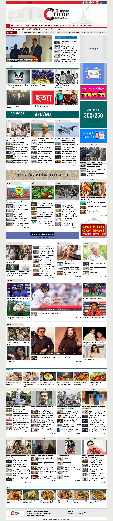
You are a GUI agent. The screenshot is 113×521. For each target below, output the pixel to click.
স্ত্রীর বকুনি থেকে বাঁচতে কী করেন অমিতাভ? (94, 343)
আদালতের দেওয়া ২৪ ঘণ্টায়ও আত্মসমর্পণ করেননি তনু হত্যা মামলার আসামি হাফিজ (44, 253)
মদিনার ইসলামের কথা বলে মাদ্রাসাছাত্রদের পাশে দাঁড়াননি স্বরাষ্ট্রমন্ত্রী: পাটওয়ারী (42, 158)
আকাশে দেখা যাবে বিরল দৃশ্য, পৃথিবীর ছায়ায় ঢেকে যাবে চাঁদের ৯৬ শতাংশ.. (93, 426)
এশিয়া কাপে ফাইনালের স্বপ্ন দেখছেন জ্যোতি (94, 317)
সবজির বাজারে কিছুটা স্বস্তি (44, 208)
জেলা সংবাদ (20, 26)
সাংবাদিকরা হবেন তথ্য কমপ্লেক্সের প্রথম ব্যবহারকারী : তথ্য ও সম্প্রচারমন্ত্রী (43, 417)
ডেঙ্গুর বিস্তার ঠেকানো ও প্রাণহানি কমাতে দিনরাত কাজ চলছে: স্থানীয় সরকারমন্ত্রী (65, 61)
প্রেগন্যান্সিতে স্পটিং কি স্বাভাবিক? (21, 478)
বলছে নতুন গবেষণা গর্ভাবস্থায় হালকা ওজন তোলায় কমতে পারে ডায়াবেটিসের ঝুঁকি (69, 270)
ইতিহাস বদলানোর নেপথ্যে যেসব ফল (96, 207)
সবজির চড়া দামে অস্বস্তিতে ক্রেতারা (40, 201)
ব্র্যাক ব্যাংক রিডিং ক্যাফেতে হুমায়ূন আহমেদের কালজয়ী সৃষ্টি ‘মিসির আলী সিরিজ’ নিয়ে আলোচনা (69, 469)
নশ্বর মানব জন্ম (67, 463)
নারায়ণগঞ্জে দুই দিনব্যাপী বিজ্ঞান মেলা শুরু (18, 32)
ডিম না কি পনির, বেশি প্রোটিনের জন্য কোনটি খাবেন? (47, 384)
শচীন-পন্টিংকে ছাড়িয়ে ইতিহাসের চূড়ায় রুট (56, 310)
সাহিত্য (52, 29)
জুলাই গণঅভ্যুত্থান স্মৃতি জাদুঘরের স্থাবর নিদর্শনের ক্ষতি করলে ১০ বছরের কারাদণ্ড (44, 248)
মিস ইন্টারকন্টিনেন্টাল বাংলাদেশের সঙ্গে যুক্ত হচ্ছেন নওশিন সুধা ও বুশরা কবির (57, 357)
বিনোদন (41, 26)
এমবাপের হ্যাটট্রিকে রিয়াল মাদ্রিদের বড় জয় (48, 313)
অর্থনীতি (65, 26)
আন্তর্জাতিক (28, 26)
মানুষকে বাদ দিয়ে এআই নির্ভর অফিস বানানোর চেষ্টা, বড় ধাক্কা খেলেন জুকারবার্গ (93, 422)
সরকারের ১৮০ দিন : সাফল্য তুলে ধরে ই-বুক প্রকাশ (25, 273)
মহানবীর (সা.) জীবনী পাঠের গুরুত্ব (47, 458)
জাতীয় (13, 26)
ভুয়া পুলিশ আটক (59, 106)
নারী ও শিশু (83, 26)
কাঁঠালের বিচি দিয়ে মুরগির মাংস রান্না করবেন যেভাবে (46, 502)
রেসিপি (89, 26)
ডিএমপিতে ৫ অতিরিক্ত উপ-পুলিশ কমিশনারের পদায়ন (15, 202)
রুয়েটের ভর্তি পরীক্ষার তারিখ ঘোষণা (15, 407)
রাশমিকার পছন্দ (11, 361)
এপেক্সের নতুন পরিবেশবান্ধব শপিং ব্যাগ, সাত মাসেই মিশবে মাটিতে (42, 205)
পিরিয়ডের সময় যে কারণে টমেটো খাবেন (96, 384)
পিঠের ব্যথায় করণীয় (69, 263)
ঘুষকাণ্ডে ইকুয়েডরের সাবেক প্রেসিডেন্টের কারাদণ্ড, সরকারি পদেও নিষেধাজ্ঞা (66, 163)
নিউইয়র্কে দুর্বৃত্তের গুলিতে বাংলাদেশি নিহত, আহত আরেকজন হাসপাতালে (69, 417)
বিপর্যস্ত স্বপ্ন (66, 458)
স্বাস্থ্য (62, 29)
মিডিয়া (23, 29)
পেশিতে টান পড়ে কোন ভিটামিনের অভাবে (67, 261)
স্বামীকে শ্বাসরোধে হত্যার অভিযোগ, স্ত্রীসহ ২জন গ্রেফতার (44, 32)
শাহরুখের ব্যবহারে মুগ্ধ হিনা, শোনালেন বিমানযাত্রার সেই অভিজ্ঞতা (56, 354)
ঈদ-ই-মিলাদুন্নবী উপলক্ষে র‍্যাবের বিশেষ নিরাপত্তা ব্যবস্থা (12, 273)
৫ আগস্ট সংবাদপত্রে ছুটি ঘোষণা (46, 429)
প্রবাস (8, 29)
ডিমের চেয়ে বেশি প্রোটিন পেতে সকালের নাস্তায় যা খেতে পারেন (31, 384)
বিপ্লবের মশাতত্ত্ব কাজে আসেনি (97, 263)
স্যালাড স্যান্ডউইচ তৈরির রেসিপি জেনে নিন (29, 502)
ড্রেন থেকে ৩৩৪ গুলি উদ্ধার (38, 85)
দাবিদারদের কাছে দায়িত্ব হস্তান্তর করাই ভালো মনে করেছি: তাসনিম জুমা (44, 275)
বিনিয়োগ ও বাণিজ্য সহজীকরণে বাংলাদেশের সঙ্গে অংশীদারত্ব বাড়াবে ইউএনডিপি (17, 149)
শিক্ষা (40, 29)
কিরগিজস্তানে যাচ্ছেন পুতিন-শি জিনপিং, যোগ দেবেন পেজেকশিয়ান (66, 154)
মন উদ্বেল (65, 472)
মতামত (18, 29)
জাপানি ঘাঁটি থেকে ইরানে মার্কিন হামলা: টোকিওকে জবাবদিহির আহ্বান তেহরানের (79, 32)
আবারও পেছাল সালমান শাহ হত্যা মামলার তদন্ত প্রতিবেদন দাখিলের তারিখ (93, 457)
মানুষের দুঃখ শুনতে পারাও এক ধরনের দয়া (42, 456)
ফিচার (12, 29)
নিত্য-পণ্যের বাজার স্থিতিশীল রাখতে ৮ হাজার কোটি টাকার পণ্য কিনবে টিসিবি (41, 223)
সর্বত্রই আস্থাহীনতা (94, 272)
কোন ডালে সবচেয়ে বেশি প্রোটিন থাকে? (79, 384)
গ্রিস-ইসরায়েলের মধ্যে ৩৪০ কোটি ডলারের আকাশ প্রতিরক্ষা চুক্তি (66, 145)
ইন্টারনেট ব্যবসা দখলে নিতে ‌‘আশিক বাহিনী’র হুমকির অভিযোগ (65, 225)
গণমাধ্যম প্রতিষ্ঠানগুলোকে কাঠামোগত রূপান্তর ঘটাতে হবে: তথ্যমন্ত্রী (42, 413)
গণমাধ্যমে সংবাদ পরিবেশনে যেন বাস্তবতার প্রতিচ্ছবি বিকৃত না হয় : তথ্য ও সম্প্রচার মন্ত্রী (43, 422)
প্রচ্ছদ (8, 26)
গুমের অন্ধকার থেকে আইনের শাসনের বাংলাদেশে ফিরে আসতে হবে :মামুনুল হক (41, 154)
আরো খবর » (27, 165)
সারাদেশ (46, 29)
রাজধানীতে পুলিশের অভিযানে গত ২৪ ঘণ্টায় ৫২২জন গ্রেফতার (64, 86)
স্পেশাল (57, 29)
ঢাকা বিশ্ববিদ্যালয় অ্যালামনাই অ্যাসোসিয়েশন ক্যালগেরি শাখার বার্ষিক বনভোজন (68, 408)
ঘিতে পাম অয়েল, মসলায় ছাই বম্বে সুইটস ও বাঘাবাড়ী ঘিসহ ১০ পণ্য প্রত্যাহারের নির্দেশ (42, 214)
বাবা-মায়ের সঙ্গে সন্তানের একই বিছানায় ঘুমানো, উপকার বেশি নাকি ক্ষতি (18, 471)
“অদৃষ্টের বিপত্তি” (67, 476)
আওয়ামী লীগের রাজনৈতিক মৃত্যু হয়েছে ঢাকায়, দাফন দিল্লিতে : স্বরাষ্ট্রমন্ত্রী (16, 154)
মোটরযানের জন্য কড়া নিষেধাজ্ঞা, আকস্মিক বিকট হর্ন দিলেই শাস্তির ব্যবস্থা (43, 262)
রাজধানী (29, 29)
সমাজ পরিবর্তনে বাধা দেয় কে (90, 261)
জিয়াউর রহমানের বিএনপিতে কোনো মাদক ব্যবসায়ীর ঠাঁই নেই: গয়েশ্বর (42, 139)
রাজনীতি (35, 29)
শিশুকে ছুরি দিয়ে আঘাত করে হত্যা (39, 106)
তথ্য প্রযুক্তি (72, 26)
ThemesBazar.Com (64, 519)
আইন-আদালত (48, 26)
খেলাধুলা (34, 26)
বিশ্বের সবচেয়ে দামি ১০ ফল (94, 211)
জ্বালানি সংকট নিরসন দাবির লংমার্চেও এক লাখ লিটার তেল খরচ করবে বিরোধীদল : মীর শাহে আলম (66, 216)
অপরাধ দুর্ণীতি (57, 26)
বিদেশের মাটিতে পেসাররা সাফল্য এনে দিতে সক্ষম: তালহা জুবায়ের (18, 299)
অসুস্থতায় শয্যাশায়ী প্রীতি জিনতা (91, 359)
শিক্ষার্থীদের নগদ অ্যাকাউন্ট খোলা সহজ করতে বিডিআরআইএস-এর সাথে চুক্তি (41, 219)
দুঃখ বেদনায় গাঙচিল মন (63, 456)
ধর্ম (77, 26)
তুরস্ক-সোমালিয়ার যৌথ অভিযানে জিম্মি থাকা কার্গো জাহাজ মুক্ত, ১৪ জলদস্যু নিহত (65, 149)
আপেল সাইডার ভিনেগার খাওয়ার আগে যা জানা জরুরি (64, 384)
